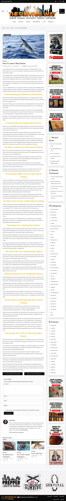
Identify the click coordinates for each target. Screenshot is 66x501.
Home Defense (54, 270)
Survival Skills (53, 309)
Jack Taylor (15, 66)
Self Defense (53, 295)
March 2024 (53, 372)
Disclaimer (56, 496)
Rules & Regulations (55, 292)
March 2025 (53, 339)
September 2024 (54, 356)
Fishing (5, 61)
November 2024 (54, 350)
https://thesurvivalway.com (18, 432)
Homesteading (54, 273)
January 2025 (53, 344)
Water (52, 315)
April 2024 (53, 369)
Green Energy (53, 264)
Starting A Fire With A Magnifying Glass (55, 162)
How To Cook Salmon (55, 153)
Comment (6, 384)
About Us (21, 21)
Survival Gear (53, 306)
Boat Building (53, 214)
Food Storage (53, 256)
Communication (54, 220)
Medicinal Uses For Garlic (56, 183)
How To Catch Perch (36, 453)
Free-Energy (53, 262)
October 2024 (53, 353)
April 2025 (53, 336)
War (51, 312)
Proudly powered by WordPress (27, 497)
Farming (52, 245)
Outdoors (53, 289)
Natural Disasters (54, 281)
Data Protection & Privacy (56, 226)
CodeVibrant (11, 498)
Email (5, 400)
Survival (28, 21)
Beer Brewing (53, 212)
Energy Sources (54, 239)
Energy (52, 237)
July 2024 (53, 361)
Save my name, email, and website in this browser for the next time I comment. (22, 410)
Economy (53, 231)
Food (44, 21)
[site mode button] (57, 11)
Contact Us (49, 496)
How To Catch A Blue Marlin (32, 66)
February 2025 (54, 342)
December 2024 (54, 347)
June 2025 (53, 331)
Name (5, 396)
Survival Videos (36, 21)
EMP (52, 234)
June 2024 (53, 364)
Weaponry (50, 21)
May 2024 (53, 367)
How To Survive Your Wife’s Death (56, 145)
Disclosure (62, 496)
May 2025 (53, 333)
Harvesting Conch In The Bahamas (56, 157)
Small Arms (53, 301)
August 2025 (53, 325)
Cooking (52, 223)
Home (14, 21)
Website (5, 405)
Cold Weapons (54, 217)
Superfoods (53, 303)
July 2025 (53, 328)
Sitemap (62, 499)
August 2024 (53, 358)
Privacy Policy (56, 499)
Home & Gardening (54, 267)
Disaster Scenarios (54, 228)
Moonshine (53, 278)
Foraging (52, 259)
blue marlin (30, 71)
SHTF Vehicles (54, 298)
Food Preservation (54, 253)
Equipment (53, 242)
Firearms (52, 248)
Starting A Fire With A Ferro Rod (56, 149)
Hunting (52, 276)
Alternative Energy (54, 209)
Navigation (53, 287)
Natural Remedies (54, 284)
